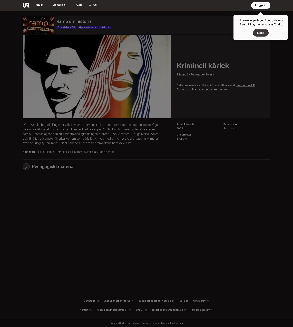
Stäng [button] (260, 32)
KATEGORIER (58, 5)
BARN (79, 5)
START (39, 5)
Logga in (260, 5)
